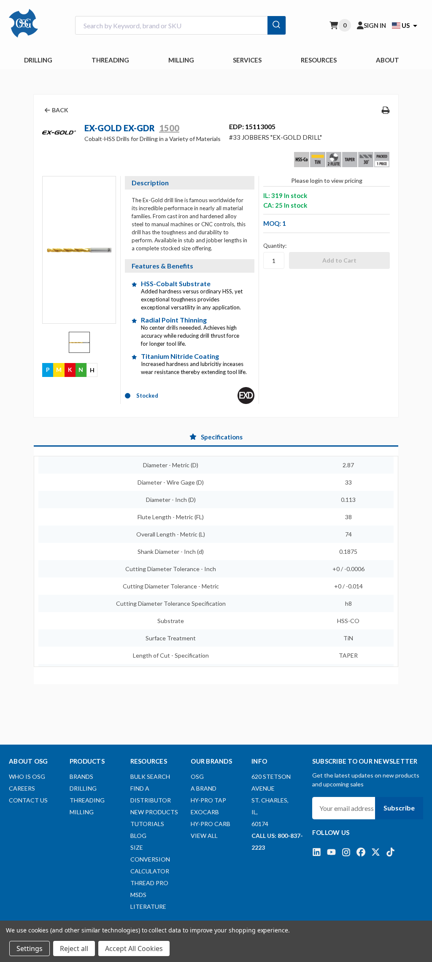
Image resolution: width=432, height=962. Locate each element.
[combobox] (180, 25)
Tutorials (147, 823)
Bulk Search (150, 776)
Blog (138, 835)
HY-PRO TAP (208, 800)
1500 (169, 128)
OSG (197, 776)
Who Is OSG (27, 776)
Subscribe (399, 808)
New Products (154, 812)
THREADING (110, 60)
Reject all (74, 948)
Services (247, 60)
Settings (29, 948)
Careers (22, 788)
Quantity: (274, 245)
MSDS (138, 894)
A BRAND (203, 788)
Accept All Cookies (134, 948)
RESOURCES (319, 60)
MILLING (181, 60)
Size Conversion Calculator (150, 859)
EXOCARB (205, 812)
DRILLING (38, 60)
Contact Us (28, 800)
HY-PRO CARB (210, 823)
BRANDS (81, 776)
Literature (148, 906)
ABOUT (387, 60)
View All (204, 835)
